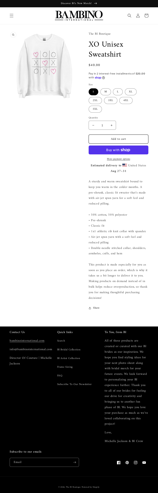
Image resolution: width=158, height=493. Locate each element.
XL (131, 91)
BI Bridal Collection (69, 349)
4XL (126, 100)
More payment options (118, 159)
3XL (110, 100)
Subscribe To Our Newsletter (74, 384)
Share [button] (96, 308)
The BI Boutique (73, 487)
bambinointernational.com (27, 340)
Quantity (93, 118)
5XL (95, 109)
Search (61, 340)
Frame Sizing (65, 367)
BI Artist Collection (68, 358)
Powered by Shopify (91, 487)
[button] (11, 15)
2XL (95, 100)
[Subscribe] (74, 462)
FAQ (59, 375)
